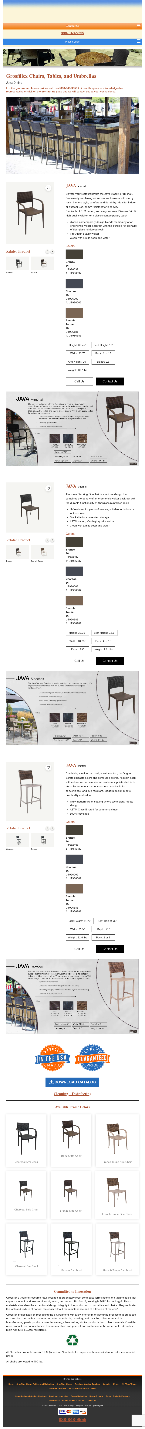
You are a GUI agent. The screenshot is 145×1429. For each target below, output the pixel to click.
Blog (93, 1388)
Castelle (107, 1384)
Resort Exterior (96, 1396)
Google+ (98, 1405)
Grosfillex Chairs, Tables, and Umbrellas (35, 1384)
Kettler (116, 1384)
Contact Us (72, 26)
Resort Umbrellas (79, 1396)
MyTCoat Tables (129, 1384)
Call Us (79, 381)
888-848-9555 (72, 33)
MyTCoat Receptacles (79, 1388)
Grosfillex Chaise (64, 1384)
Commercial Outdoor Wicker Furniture (66, 1400)
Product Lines (72, 41)
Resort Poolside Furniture (118, 1396)
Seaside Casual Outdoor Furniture (31, 1396)
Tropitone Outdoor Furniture (87, 1384)
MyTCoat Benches (57, 1388)
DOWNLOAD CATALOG (75, 1082)
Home (11, 1384)
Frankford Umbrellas (58, 1396)
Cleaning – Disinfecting (72, 1093)
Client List (91, 1400)
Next (52, 251)
